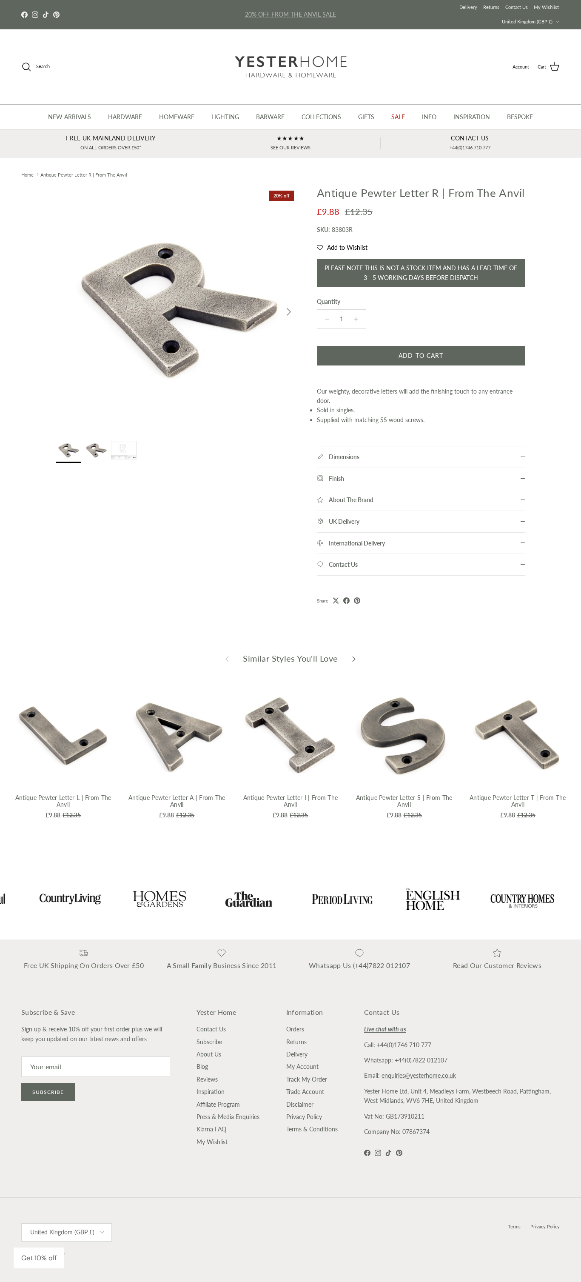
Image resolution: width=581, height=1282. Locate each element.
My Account (302, 1066)
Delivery (468, 7)
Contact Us (516, 7)
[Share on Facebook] (346, 600)
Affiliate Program (218, 1104)
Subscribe (48, 1092)
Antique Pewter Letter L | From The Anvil (63, 801)
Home (27, 174)
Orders (295, 1029)
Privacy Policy (304, 1116)
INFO (429, 116)
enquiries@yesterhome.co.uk (419, 1075)
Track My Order (306, 1079)
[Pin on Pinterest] (357, 600)
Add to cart (421, 355)
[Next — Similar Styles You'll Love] (354, 658)
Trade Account (305, 1091)
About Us (209, 1054)
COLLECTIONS (321, 116)
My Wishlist (546, 7)
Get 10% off (39, 1257)
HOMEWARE (176, 116)
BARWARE (270, 116)
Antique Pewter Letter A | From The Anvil (176, 801)
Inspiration (211, 1091)
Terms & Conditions (312, 1129)
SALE (398, 116)
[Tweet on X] (336, 600)
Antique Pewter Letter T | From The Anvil (518, 801)
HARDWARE (125, 116)
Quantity (328, 301)
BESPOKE (520, 116)
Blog (202, 1066)
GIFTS (366, 116)
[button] (342, 248)
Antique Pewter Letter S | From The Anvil (404, 801)
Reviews (207, 1079)
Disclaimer (299, 1104)
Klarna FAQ (211, 1129)
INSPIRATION (471, 116)
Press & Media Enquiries (228, 1116)
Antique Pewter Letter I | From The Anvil (290, 801)
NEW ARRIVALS (69, 116)
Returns (491, 7)
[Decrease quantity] (324, 319)
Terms (514, 1226)
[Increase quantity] (358, 319)
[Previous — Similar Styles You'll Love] (227, 658)
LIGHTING (225, 116)
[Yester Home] (290, 67)
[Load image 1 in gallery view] (177, 307)
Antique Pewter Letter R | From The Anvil (83, 174)
